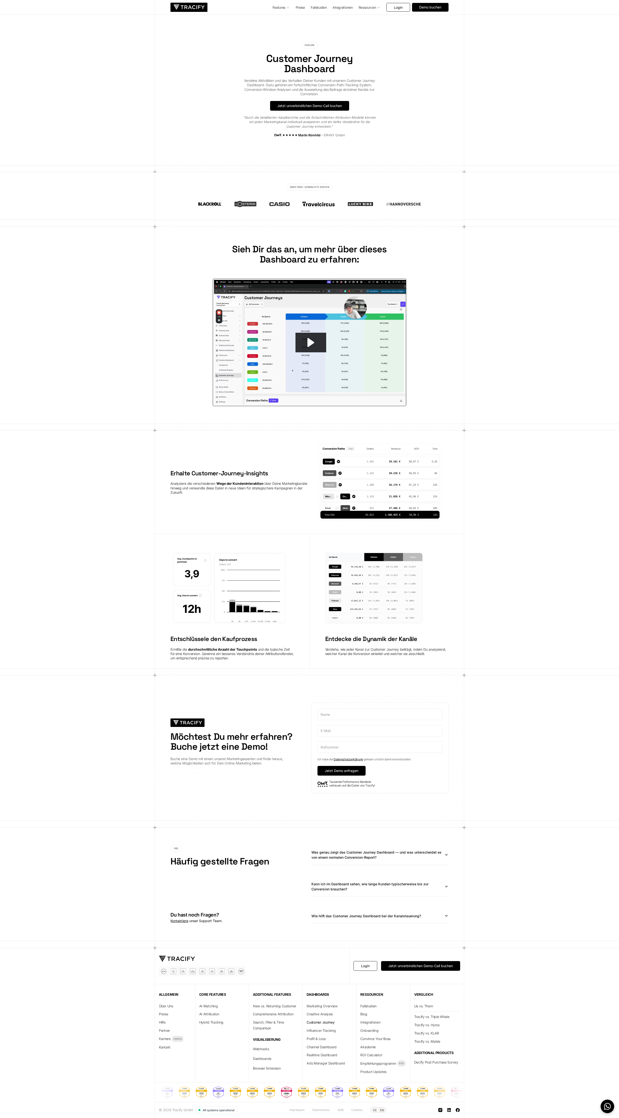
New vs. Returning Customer (274, 1006)
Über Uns (166, 1006)
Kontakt (164, 1047)
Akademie (368, 1047)
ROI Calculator (371, 1055)
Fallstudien (368, 1006)
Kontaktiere (179, 921)
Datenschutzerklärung (348, 759)
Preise (163, 1014)
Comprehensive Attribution (273, 1014)
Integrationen (370, 1022)
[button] (281, 7)
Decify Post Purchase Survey (436, 1062)
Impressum (297, 1110)
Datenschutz (321, 1110)
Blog (363, 1014)
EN (382, 1110)
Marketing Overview (322, 1006)
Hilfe (162, 1022)
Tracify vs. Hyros (427, 1025)
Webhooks (261, 1049)
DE (375, 1110)
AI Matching (208, 1006)
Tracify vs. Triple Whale (432, 1017)
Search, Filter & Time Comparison (268, 1025)
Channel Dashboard (322, 1047)
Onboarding (369, 1030)
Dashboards (262, 1058)
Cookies (356, 1110)
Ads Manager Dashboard (326, 1063)
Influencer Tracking (321, 1030)
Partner (164, 1030)
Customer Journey (320, 1022)
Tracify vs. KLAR (426, 1033)
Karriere (165, 1039)
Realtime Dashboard (322, 1055)
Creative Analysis (320, 1014)
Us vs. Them (423, 1006)
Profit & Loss (316, 1039)
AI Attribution (209, 1014)
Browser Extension (267, 1068)
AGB (341, 1110)
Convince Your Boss (375, 1039)
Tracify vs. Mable (427, 1041)
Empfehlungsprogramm (378, 1063)
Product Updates (373, 1072)
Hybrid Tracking (211, 1022)
